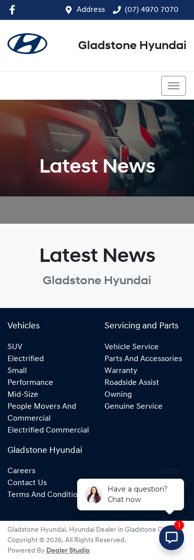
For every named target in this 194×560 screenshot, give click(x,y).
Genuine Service (133, 407)
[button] (173, 86)
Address (91, 10)
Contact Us (27, 483)
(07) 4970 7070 (152, 10)
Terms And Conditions (46, 495)
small (17, 371)
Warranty (120, 371)
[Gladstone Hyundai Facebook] (14, 9)
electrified (25, 359)
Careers (21, 471)
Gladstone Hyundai (132, 46)
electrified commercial (48, 431)
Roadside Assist (131, 383)
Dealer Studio (68, 551)
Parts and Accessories (143, 359)
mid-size (22, 395)
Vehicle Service (131, 347)
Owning (118, 395)
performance (30, 383)
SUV (14, 347)
